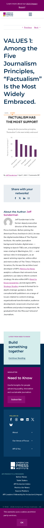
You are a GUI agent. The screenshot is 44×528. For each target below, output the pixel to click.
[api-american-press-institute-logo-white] (19, 463)
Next (36, 27)
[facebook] (11, 419)
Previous (28, 27)
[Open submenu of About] (31, 432)
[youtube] (22, 419)
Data (6, 113)
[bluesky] (11, 424)
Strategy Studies (11, 286)
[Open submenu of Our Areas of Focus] (31, 441)
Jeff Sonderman (11, 175)
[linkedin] (27, 419)
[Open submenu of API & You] (31, 448)
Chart (12, 113)
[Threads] (16, 419)
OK (21, 522)
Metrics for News (27, 268)
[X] (32, 419)
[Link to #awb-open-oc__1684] (30, 14)
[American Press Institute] (8, 12)
